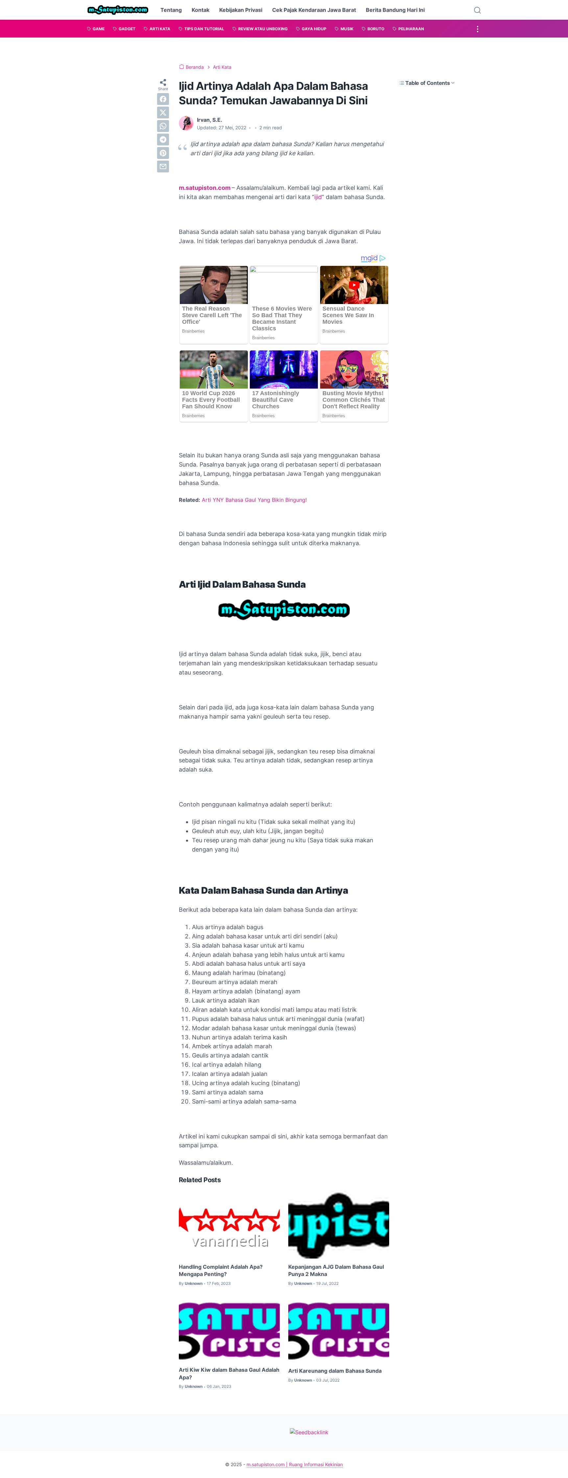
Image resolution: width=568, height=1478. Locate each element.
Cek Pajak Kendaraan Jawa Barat (314, 10)
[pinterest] (163, 153)
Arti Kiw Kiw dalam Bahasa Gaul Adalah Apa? (229, 1373)
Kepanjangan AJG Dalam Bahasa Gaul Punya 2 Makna (336, 1270)
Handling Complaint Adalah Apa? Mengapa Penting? (221, 1270)
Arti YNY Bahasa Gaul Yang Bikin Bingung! (254, 500)
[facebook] (163, 99)
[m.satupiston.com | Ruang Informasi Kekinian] (118, 9)
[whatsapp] (163, 126)
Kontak (200, 10)
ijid (318, 196)
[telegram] (163, 139)
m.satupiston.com (204, 187)
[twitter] (163, 112)
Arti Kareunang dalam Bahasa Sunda (335, 1370)
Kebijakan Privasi (240, 10)
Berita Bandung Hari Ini (395, 10)
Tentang (171, 10)
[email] (163, 166)
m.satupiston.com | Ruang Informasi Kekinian (295, 1464)
